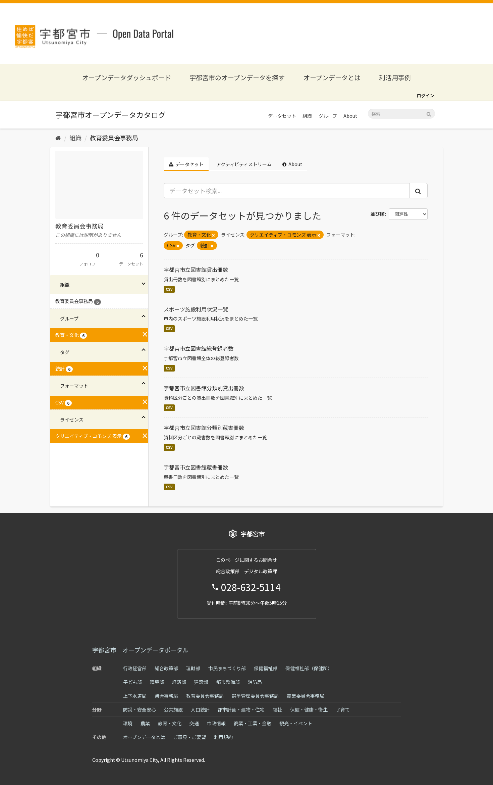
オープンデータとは (332, 77)
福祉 (277, 709)
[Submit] (429, 113)
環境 (127, 723)
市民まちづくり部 (227, 668)
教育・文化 (169, 723)
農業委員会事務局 (305, 695)
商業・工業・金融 (252, 723)
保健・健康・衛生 (309, 709)
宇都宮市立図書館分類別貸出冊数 (204, 388)
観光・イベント (295, 723)
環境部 (157, 682)
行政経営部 (135, 668)
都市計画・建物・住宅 (241, 709)
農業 (145, 723)
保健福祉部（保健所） (308, 668)
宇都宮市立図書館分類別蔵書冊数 (204, 428)
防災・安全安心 (139, 709)
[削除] (213, 235)
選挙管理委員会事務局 (255, 695)
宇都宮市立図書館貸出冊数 (196, 269)
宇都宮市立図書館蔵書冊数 (196, 467)
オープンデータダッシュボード (126, 77)
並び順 (378, 213)
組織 (307, 115)
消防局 (255, 682)
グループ (328, 115)
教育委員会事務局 (114, 137)
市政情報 (216, 723)
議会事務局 (166, 695)
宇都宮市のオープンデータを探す (237, 77)
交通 (194, 723)
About (350, 115)
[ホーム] (58, 137)
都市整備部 (228, 682)
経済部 (179, 682)
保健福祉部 (265, 668)
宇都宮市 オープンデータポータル (140, 649)
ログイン (425, 95)
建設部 (201, 682)
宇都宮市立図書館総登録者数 (198, 348)
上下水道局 (135, 695)
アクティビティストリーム (243, 164)
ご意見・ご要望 (189, 737)
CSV (169, 289)
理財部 (193, 668)
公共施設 (173, 709)
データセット (282, 115)
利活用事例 (395, 77)
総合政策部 (166, 668)
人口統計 (200, 709)
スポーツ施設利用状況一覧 (196, 309)
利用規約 (223, 737)
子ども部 (132, 682)
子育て (343, 709)
